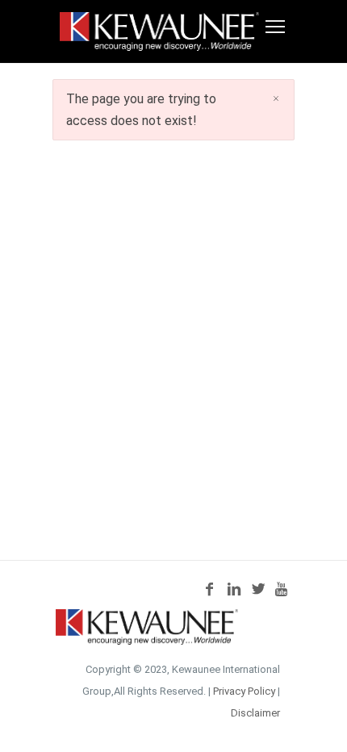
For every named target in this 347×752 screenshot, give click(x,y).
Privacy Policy (244, 691)
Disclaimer (255, 713)
